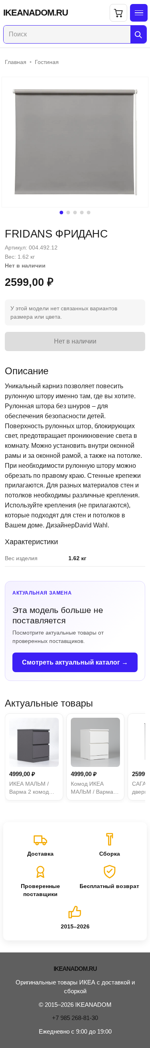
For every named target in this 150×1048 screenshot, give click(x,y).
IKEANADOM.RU (35, 13)
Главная (15, 62)
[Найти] (138, 34)
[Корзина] (118, 13)
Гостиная (47, 62)
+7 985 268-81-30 (75, 1017)
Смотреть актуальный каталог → (75, 662)
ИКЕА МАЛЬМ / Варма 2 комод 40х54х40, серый (31, 788)
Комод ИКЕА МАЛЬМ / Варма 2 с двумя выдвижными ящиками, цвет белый (94, 788)
